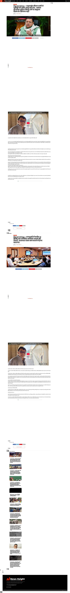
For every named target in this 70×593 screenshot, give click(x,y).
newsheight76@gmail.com (12, 585)
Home (62, 590)
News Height (19, 13)
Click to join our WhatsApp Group (11, 584)
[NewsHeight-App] (30, 67)
